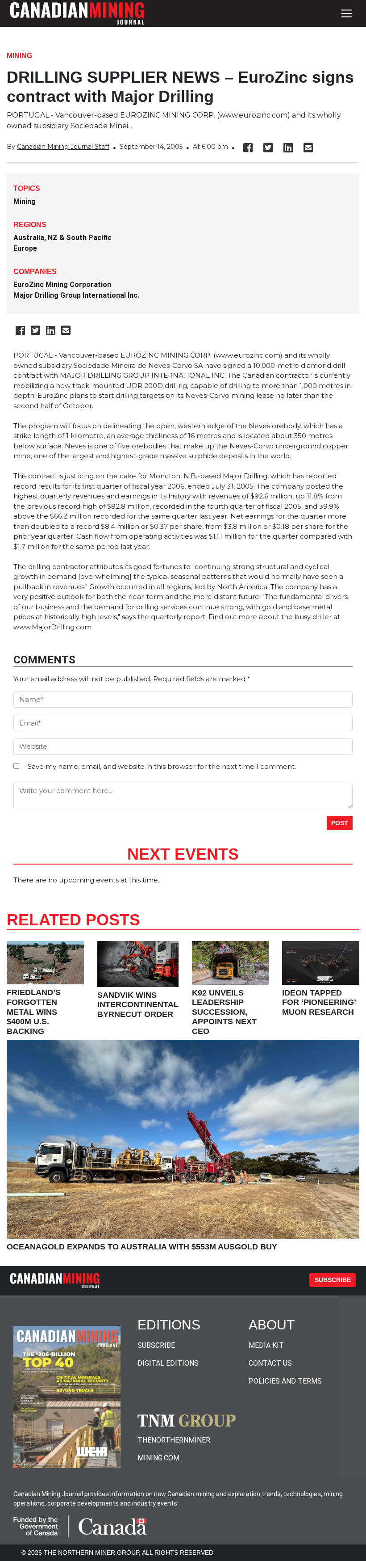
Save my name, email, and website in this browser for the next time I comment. (162, 766)
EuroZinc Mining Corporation (62, 284)
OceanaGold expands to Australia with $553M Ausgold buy (142, 1246)
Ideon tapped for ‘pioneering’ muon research (319, 1002)
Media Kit (266, 1345)
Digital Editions (168, 1363)
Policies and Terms (285, 1381)
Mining (19, 55)
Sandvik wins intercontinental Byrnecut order (138, 1005)
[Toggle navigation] (346, 13)
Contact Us (270, 1363)
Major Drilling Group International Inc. (76, 295)
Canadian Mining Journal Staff (63, 147)
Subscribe (333, 1279)
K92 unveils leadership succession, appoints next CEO (224, 1012)
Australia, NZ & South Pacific (62, 237)
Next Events (183, 854)
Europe (25, 248)
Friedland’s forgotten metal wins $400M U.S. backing (34, 1011)
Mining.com (158, 1458)
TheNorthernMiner (173, 1440)
